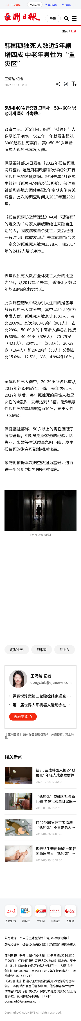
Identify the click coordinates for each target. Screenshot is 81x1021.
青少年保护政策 (56, 938)
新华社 (26, 921)
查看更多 (21, 716)
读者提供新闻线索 (34, 944)
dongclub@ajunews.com (21, 1001)
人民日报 (10, 921)
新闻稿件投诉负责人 (62, 944)
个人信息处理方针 (31, 938)
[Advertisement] (42, 597)
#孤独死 (17, 649)
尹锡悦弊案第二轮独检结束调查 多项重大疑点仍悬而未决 (42, 696)
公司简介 (10, 938)
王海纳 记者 (13, 78)
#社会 (65, 649)
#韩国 (42, 649)
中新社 (55, 921)
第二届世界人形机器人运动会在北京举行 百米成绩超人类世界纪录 (41, 704)
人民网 (70, 921)
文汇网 (40, 921)
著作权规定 (11, 944)
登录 (53, 18)
